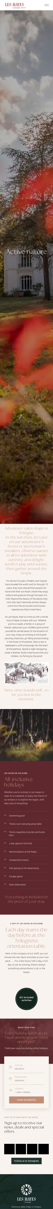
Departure (21, 1077)
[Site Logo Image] (15, 5)
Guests (19, 1088)
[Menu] (46, 5)
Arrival (18, 1065)
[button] (26, 999)
